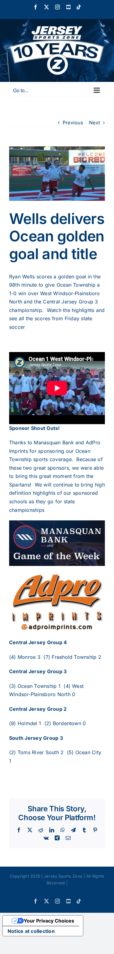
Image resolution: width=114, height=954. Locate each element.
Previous (73, 122)
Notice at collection (31, 931)
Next (94, 122)
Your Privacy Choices (49, 921)
